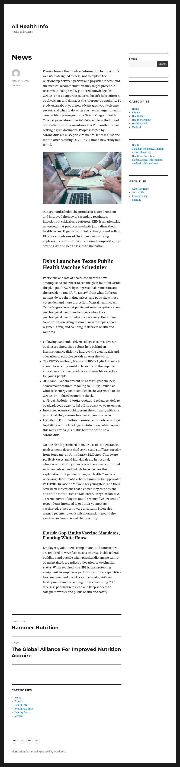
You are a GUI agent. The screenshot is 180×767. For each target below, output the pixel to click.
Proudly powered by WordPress (48, 751)
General (16, 85)
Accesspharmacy (141, 152)
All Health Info (30, 26)
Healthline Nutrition (143, 156)
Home (17, 697)
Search (133, 58)
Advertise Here (140, 188)
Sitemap (136, 199)
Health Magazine (23, 708)
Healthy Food (21, 712)
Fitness (18, 701)
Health (136, 145)
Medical (18, 716)
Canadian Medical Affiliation (148, 148)
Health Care (20, 705)
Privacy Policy (139, 196)
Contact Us (138, 192)
